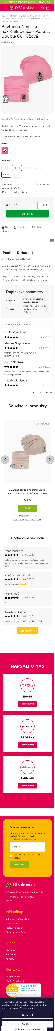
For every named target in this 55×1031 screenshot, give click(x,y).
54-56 (39, 517)
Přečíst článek (26, 701)
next (47, 457)
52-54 (33, 517)
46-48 (15, 517)
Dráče (12, 42)
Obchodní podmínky (15, 929)
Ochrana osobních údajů (17, 916)
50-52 (27, 517)
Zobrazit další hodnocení (39, 389)
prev (5, 457)
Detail (27, 505)
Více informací (27, 1008)
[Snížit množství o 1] (37, 202)
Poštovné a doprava (15, 925)
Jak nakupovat (12, 920)
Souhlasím (26, 1024)
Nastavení (26, 1015)
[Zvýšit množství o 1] (44, 202)
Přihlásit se (19, 862)
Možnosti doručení (9, 185)
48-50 (21, 517)
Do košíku (26, 211)
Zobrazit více (26, 628)
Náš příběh (11, 951)
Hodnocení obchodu (26, 535)
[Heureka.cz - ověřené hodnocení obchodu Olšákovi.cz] (26, 987)
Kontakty (10, 956)
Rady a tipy (11, 947)
